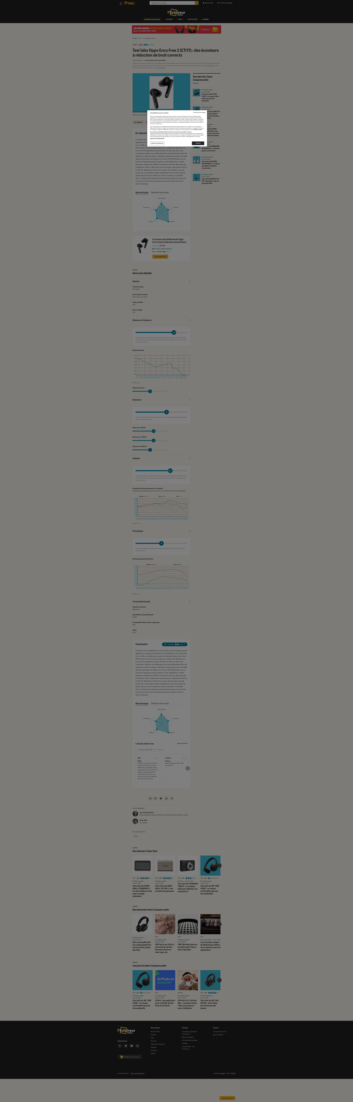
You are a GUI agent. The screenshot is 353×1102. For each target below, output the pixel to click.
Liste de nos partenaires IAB (157, 138)
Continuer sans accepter (199, 112)
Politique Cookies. (197, 129)
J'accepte (198, 143)
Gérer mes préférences (157, 143)
